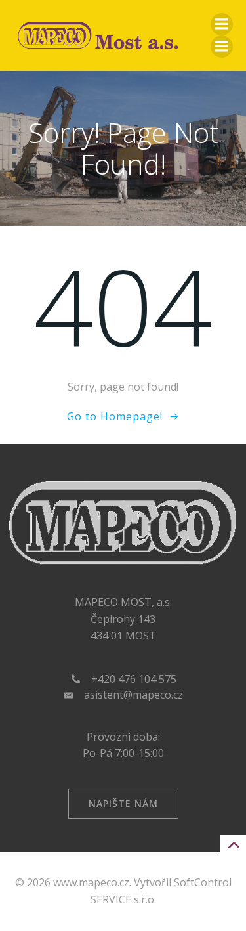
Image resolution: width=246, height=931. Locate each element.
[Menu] (222, 24)
